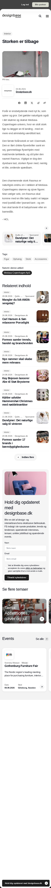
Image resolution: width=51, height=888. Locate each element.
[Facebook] (19, 103)
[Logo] (11, 16)
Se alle (40, 638)
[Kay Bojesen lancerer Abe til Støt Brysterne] (25, 377)
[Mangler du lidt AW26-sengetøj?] (25, 298)
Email (7, 553)
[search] (40, 16)
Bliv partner (40, 4)
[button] (46, 228)
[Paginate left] (4, 611)
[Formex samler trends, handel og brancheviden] (25, 338)
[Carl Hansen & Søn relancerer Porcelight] (25, 317)
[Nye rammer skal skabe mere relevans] (25, 357)
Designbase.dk (24, 92)
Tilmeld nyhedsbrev (16, 577)
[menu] (47, 16)
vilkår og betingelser (34, 568)
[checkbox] (6, 568)
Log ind (25, 4)
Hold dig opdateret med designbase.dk (23, 883)
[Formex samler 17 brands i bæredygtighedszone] (25, 440)
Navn (7, 543)
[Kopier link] (44, 103)
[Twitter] (32, 103)
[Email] (38, 103)
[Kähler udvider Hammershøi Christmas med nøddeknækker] (25, 397)
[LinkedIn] (25, 103)
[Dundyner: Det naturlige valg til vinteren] (21, 239)
